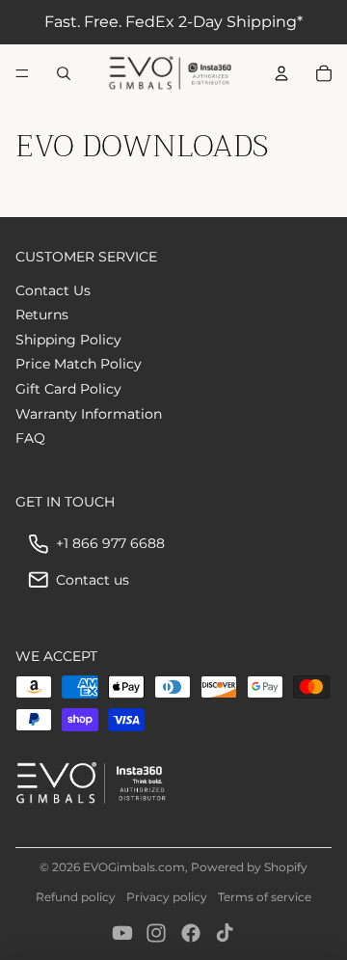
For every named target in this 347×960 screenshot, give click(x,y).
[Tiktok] (224, 933)
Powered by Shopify (249, 867)
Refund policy (76, 897)
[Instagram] (156, 933)
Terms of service (264, 897)
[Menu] (22, 73)
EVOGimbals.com (134, 867)
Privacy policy (166, 897)
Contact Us (53, 290)
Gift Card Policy (68, 389)
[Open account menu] (281, 73)
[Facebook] (190, 933)
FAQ (30, 438)
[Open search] (63, 73)
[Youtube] (122, 933)
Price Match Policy (78, 363)
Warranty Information (88, 414)
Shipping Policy (68, 339)
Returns (41, 314)
